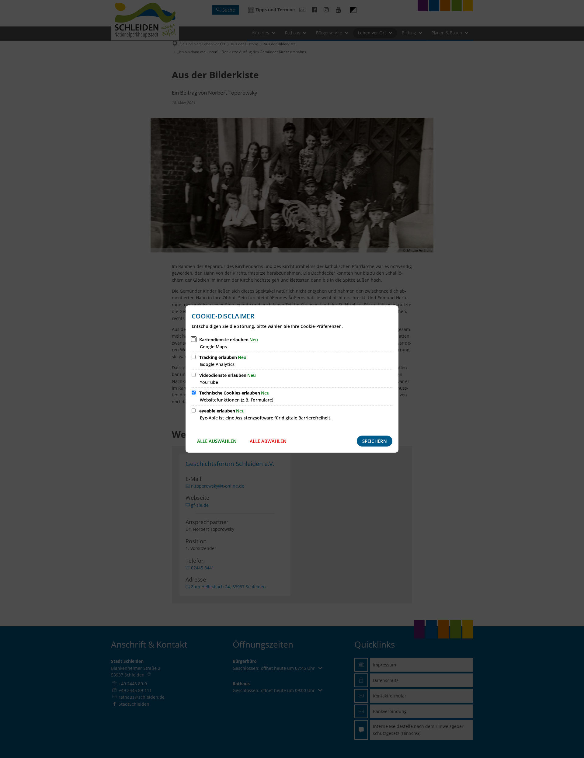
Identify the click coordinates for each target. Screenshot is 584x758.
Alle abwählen (268, 441)
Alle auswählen (217, 441)
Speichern (374, 441)
